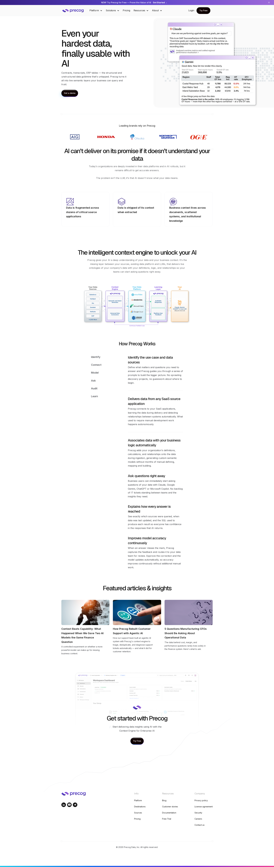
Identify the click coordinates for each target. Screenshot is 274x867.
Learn (94, 396)
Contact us (200, 825)
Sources (138, 812)
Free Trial (166, 819)
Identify (95, 356)
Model (95, 372)
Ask (93, 380)
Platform (138, 800)
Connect (96, 364)
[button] (95, 10)
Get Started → (160, 2)
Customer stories (170, 806)
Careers (198, 819)
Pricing (126, 10)
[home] (75, 10)
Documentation (169, 812)
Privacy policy (201, 800)
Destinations (140, 806)
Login (191, 10)
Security (198, 812)
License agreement (204, 806)
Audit (94, 388)
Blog (164, 800)
